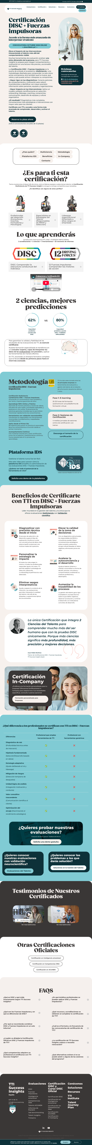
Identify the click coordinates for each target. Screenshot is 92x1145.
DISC (30, 1089)
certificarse (13, 345)
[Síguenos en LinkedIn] (45, 1128)
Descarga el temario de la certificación (65, 435)
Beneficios (47, 156)
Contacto (82, 10)
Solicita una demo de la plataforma (28, 478)
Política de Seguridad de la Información (51, 1138)
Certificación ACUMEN (53, 1113)
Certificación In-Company (53, 1117)
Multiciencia (46, 152)
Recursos (61, 7)
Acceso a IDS (75, 1)
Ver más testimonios (28, 925)
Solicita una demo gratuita (46, 842)
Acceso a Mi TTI (66, 1)
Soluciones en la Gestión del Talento (68, 868)
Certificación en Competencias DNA (45, 964)
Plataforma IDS (29, 156)
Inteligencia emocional (33, 1097)
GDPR (62, 1138)
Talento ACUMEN (35, 1105)
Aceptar (65, 1142)
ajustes (55, 1143)
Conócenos (70, 7)
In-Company (64, 156)
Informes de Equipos (33, 1109)
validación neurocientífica (32, 415)
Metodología (64, 152)
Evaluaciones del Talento (19, 871)
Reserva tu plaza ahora (22, 119)
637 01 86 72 (12, 1)
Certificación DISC (55, 1097)
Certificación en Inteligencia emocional (46, 958)
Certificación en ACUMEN (46, 970)
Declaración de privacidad (34, 1138)
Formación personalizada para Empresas (26, 699)
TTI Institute (81, 7)
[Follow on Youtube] (50, 1128)
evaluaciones (24, 352)
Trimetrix (32, 1118)
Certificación (42, 7)
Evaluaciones (31, 7)
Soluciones (52, 7)
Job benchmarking (36, 1112)
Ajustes (76, 1142)
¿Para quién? (28, 152)
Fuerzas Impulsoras (32, 1093)
